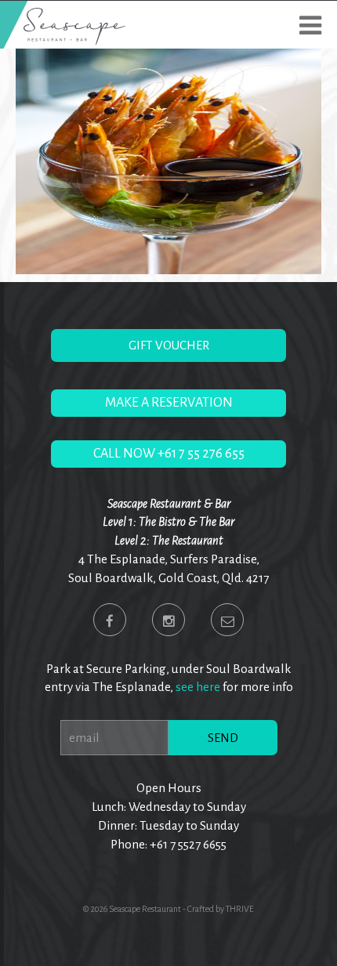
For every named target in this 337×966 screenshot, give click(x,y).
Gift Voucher (169, 345)
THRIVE (240, 909)
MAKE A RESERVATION (169, 403)
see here (198, 686)
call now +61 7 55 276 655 (169, 454)
